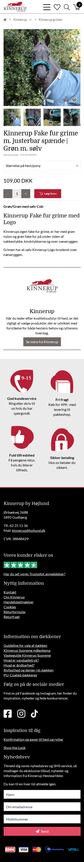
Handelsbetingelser (19, 602)
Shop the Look (15, 747)
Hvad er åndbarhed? (19, 665)
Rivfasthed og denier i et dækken (29, 670)
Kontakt (10, 592)
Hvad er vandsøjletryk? (21, 660)
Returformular (15, 612)
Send (44, 831)
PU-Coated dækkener (20, 675)
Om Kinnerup (14, 597)
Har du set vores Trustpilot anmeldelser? (34, 574)
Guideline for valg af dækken (25, 645)
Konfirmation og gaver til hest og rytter (33, 739)
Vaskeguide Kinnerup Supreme (27, 655)
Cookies (10, 607)
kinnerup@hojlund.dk (28, 530)
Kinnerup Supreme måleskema (27, 650)
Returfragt (12, 617)
